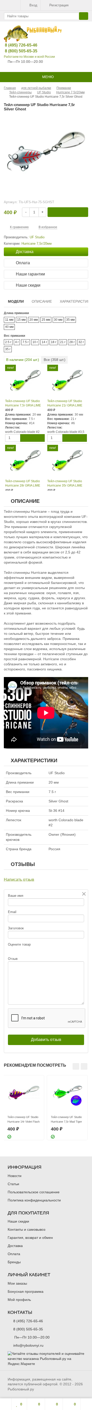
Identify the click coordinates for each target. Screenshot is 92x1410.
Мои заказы (17, 1283)
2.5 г (8, 342)
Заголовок (16, 928)
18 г (53, 342)
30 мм (58, 319)
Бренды (14, 1262)
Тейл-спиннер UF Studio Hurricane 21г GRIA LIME (64, 403)
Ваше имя (15, 896)
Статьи (13, 1184)
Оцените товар (19, 944)
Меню (47, 77)
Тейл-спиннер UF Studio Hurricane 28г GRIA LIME (22, 483)
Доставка (15, 1246)
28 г (72, 342)
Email (12, 912)
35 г (7, 349)
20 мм (33, 319)
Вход (33, 5)
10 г (35, 342)
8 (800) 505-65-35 (17, 51)
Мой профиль (19, 1300)
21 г (62, 342)
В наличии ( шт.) (22, 360)
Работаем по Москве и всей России (29, 56)
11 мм (9, 319)
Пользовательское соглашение (34, 1192)
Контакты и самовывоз (26, 1229)
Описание (42, 301)
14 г (44, 342)
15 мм (21, 319)
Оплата (14, 1254)
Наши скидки (18, 1221)
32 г (81, 342)
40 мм (9, 327)
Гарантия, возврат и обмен (30, 1238)
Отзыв (13, 959)
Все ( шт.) (54, 360)
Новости (14, 1176)
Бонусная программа (25, 1291)
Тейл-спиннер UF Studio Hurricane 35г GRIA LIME (64, 483)
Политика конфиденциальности (34, 1200)
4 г (17, 342)
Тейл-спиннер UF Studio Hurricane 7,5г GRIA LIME (23, 403)
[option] (23, 1108)
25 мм (46, 319)
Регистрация (58, 5)
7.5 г (25, 342)
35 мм (70, 319)
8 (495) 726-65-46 (17, 45)
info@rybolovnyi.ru (28, 1345)
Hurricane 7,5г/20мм (36, 243)
